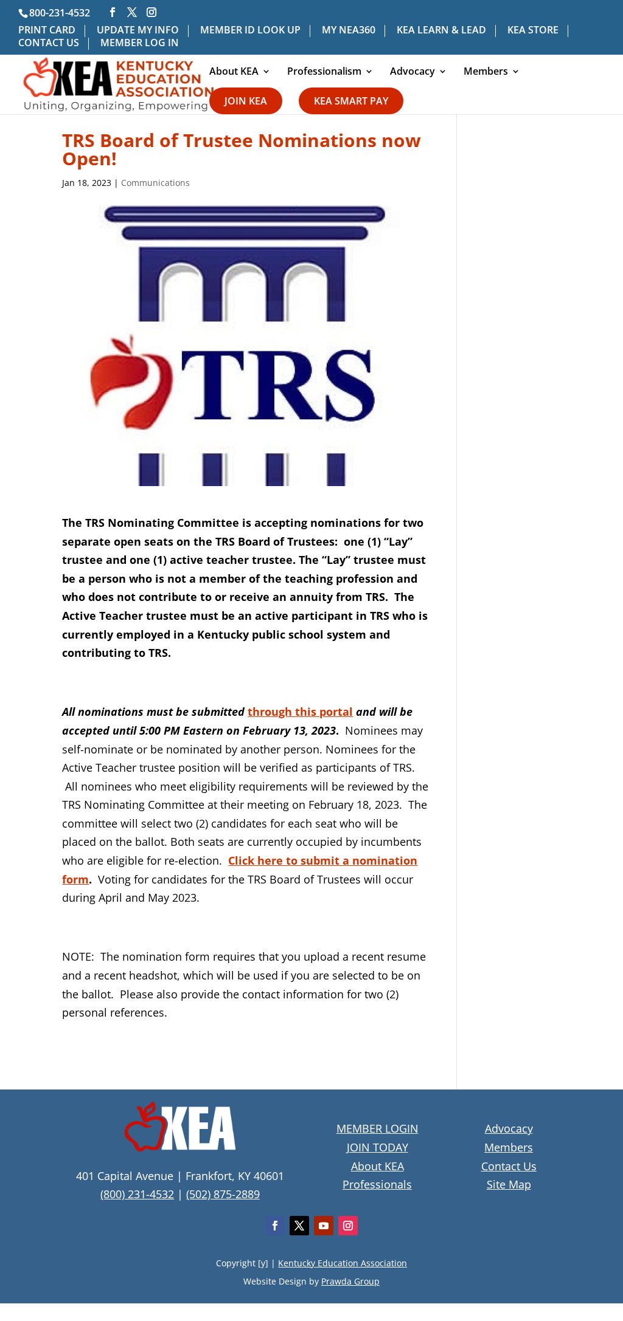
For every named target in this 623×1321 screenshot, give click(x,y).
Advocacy (412, 72)
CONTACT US (48, 43)
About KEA (234, 72)
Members (486, 72)
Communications (155, 182)
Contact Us (509, 1166)
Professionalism (324, 72)
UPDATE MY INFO (138, 30)
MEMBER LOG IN (139, 43)
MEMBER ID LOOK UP (250, 30)
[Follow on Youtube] (323, 1225)
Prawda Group (350, 1281)
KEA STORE (533, 30)
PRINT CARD (46, 30)
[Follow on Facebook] (275, 1225)
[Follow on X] (299, 1225)
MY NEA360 (348, 30)
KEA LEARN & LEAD (441, 30)
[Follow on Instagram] (348, 1225)
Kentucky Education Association (342, 1263)
